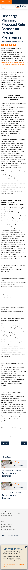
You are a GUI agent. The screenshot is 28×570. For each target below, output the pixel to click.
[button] (6, 2)
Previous (5, 443)
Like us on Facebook (7, 524)
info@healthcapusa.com (6, 515)
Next (24, 443)
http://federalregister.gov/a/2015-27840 (12, 434)
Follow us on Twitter (7, 531)
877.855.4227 (4, 517)
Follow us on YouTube (8, 527)
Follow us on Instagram (8, 526)
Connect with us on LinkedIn (9, 529)
